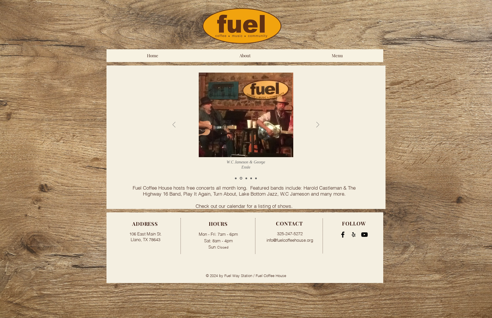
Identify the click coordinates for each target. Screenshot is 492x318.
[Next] (317, 125)
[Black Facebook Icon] (343, 235)
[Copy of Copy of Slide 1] (256, 178)
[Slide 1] (236, 178)
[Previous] (174, 125)
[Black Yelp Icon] (354, 235)
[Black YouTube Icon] (364, 235)
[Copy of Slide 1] (251, 178)
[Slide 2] (240, 178)
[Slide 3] (246, 178)
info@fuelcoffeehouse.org (289, 240)
